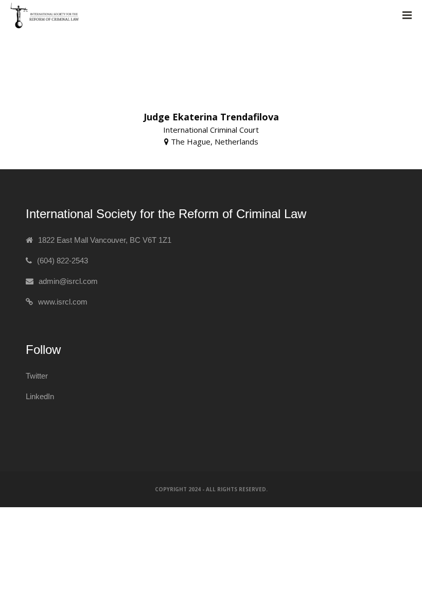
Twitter (37, 375)
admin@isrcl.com (68, 281)
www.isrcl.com (62, 301)
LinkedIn (40, 396)
